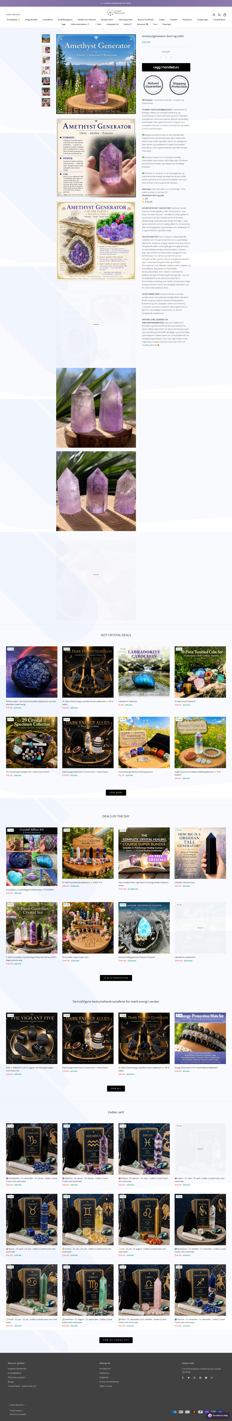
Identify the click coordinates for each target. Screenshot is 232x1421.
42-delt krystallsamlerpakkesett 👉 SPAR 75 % (82, 882)
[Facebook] (183, 1377)
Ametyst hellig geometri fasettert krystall (136, 957)
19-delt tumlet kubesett (185, 701)
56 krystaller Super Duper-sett (75, 957)
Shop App (166, 24)
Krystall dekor (219, 19)
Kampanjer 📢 (112, 24)
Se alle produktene (116, 978)
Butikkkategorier (65, 19)
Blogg (10, 1381)
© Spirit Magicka (16, 1411)
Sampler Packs (107, 19)
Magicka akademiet (17, 1368)
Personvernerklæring (109, 1381)
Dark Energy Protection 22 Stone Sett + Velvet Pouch (85, 772)
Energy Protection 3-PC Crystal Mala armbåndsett (196, 1068)
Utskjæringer (202, 19)
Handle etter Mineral (87, 19)
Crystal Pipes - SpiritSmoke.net (22, 1386)
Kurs (155, 24)
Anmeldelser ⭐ (13, 19)
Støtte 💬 (128, 24)
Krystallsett (48, 19)
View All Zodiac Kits (116, 1340)
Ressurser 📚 (142, 24)
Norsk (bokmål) (13, 15)
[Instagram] (194, 1377)
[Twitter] (189, 1377)
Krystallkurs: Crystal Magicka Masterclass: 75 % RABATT (30, 890)
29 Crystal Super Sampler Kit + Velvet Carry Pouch (27, 772)
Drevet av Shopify (18, 1414)
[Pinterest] (200, 1377)
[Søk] (219, 14)
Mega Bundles (31, 19)
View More (116, 792)
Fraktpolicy (104, 1373)
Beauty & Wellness (146, 19)
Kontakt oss (104, 1368)
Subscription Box (125, 19)
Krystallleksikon (15, 1373)
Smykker (173, 19)
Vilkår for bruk (105, 1386)
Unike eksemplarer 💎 (80, 24)
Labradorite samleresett (185, 957)
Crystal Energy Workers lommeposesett (135, 772)
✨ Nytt (98, 24)
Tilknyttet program (16, 1377)
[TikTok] (212, 1377)
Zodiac (162, 19)
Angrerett (103, 1377)
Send (224, 1406)
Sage (64, 24)
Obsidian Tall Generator (185, 882)
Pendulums (187, 19)
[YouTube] (206, 1377)
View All (116, 1088)
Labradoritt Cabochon (127, 701)
